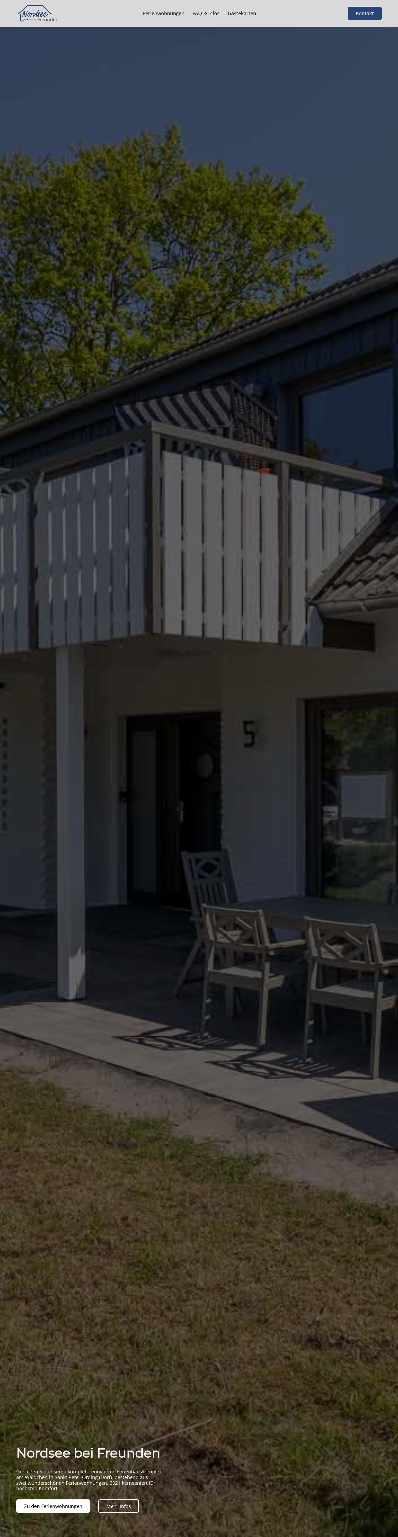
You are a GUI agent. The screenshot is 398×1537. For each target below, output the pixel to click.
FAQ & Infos (206, 13)
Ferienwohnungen (163, 13)
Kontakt (365, 13)
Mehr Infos (118, 1506)
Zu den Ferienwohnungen (53, 1506)
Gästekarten (242, 13)
